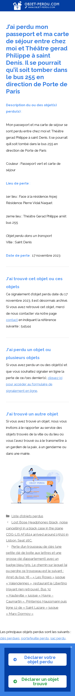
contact (12, 320)
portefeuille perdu (35, 638)
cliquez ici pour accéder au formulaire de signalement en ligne (34, 384)
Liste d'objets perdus (27, 516)
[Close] (71, 647)
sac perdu (57, 638)
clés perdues (10, 638)
